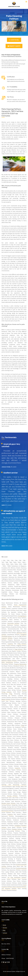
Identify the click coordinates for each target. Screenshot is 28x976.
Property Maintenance (20, 664)
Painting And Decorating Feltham (14, 784)
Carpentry (10, 643)
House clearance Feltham (19, 886)
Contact (5, 933)
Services (5, 927)
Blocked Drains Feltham (8, 803)
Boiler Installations (7, 662)
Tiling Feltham (21, 643)
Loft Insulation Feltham (9, 888)
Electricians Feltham (13, 623)
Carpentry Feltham (7, 638)
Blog (4, 930)
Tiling (10, 694)
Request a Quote (14, 46)
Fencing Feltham (12, 796)
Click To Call (14, 39)
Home (4, 925)
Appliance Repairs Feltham (9, 660)
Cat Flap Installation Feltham (17, 877)
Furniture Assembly (21, 868)
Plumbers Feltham (17, 829)
